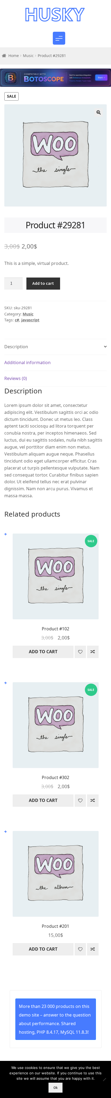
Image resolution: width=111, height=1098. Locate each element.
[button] (98, 112)
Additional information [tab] (27, 362)
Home (13, 55)
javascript (30, 319)
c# (17, 319)
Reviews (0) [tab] (15, 378)
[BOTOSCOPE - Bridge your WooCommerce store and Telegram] (55, 81)
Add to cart (43, 283)
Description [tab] (16, 347)
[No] (104, 1079)
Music (28, 55)
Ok (55, 1087)
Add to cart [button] (43, 652)
